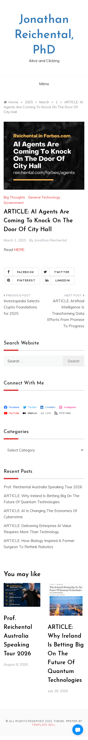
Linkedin (62, 280)
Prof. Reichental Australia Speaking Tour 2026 (43, 487)
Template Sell (43, 725)
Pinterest (26, 280)
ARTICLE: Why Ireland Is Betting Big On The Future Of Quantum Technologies (66, 653)
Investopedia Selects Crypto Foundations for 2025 (22, 307)
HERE (19, 249)
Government (13, 202)
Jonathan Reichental (50, 240)
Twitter (62, 272)
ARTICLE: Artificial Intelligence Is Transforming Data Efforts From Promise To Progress (65, 313)
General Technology (44, 197)
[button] (77, 729)
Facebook (25, 272)
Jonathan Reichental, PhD (44, 35)
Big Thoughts (14, 197)
